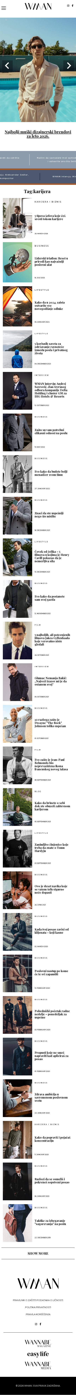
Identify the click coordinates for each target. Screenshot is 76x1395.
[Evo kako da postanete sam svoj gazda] (17, 599)
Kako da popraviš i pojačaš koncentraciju (52, 1139)
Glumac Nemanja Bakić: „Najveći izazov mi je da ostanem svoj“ (51, 681)
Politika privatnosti (38, 1307)
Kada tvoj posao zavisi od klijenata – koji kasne (52, 931)
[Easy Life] (38, 1356)
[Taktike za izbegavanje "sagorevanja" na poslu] (17, 1223)
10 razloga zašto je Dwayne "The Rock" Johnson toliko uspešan (50, 723)
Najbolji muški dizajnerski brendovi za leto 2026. (38, 134)
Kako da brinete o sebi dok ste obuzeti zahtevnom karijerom (52, 806)
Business (42, 246)
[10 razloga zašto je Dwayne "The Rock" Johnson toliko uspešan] (17, 724)
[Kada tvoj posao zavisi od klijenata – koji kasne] (17, 932)
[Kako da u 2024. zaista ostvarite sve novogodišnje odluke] (17, 306)
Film (38, 625)
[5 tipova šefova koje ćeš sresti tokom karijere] (17, 218)
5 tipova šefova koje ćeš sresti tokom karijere (50, 217)
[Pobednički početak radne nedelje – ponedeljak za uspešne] (17, 1015)
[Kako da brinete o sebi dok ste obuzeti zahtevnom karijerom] (17, 807)
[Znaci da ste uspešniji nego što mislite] (17, 516)
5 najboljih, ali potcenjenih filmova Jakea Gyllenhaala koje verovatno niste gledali (52, 639)
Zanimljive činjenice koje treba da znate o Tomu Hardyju (51, 848)
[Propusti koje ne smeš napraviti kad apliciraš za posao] (17, 1056)
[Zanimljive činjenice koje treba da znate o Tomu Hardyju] (17, 849)
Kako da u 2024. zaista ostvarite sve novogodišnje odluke (50, 305)
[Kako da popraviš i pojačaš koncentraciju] (17, 1140)
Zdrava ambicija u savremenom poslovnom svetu (51, 1097)
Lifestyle (42, 290)
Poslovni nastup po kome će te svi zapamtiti (51, 972)
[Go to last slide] (7, 65)
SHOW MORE (38, 1253)
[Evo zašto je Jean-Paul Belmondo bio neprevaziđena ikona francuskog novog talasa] (17, 765)
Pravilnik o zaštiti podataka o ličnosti (38, 1300)
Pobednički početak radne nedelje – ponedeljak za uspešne (52, 1014)
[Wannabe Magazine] (38, 1346)
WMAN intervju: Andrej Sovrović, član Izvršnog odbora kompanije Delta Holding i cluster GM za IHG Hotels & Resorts (51, 390)
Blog (38, 791)
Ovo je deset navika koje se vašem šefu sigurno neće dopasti (51, 889)
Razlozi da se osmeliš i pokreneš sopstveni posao (52, 1181)
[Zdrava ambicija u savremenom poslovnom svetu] (17, 1098)
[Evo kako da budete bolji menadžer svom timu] (17, 474)
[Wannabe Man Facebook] (72, 5)
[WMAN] (38, 9)
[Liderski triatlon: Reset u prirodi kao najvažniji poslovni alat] (17, 262)
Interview (42, 375)
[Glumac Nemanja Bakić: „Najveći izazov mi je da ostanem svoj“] (17, 682)
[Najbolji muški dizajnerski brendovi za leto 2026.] (38, 120)
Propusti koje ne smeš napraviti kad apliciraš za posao (51, 1056)
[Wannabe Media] (38, 1368)
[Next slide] (68, 65)
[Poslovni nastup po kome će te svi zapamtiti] (17, 973)
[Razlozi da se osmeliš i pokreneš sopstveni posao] (17, 1181)
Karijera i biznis (48, 202)
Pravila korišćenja (38, 1314)
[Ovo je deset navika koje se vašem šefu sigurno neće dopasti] (17, 890)
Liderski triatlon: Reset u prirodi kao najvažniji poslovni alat (51, 261)
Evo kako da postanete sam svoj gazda (50, 598)
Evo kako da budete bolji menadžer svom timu (51, 473)
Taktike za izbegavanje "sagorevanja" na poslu (50, 1222)
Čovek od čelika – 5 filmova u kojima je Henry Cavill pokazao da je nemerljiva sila (52, 556)
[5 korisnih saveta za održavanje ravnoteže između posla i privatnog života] (17, 349)
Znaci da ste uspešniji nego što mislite (49, 515)
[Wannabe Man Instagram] (68, 5)
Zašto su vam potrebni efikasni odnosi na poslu (51, 431)
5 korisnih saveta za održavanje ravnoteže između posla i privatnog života (51, 348)
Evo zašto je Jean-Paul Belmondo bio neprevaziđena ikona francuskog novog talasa (51, 764)
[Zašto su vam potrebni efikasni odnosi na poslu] (17, 432)
